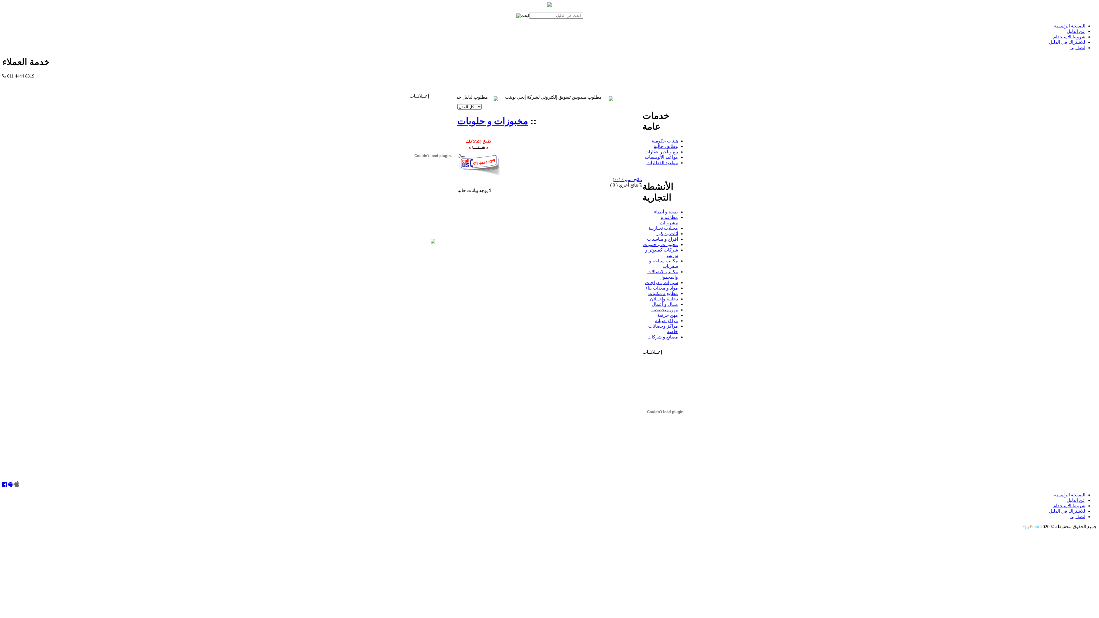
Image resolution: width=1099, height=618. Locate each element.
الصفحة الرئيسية (1069, 25)
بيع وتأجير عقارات (661, 151)
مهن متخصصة (664, 309)
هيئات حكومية (665, 140)
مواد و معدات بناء (661, 288)
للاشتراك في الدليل (1067, 42)
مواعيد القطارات (662, 162)
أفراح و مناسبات (662, 239)
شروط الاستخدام (1069, 36)
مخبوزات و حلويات (492, 121)
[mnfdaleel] (4, 484)
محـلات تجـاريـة (663, 228)
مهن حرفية (667, 315)
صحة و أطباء (666, 211)
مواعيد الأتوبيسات (661, 157)
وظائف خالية (666, 146)
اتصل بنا (1077, 47)
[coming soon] (16, 484)
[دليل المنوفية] (433, 241)
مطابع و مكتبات (663, 293)
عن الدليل (1076, 31)
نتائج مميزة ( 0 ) (627, 179)
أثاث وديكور (667, 233)
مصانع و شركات (662, 336)
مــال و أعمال (665, 304)
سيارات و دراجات (661, 282)
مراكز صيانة (666, 320)
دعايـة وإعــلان (664, 298)
